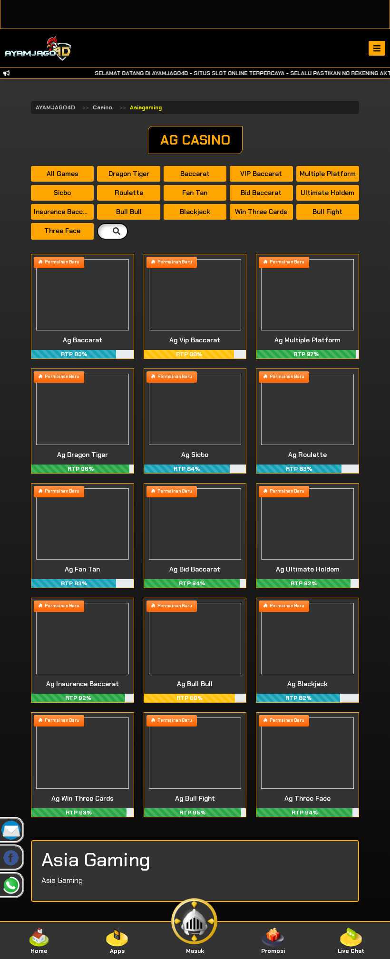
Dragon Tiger (128, 173)
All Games (62, 173)
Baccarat (195, 173)
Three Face (62, 230)
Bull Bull (129, 211)
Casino (102, 107)
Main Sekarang (82, 306)
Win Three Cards (261, 211)
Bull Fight (327, 211)
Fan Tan (194, 192)
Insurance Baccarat (64, 211)
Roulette (129, 192)
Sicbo (62, 192)
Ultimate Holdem (327, 192)
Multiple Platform (328, 173)
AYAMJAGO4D (55, 107)
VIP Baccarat (261, 173)
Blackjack (195, 211)
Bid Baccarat (261, 192)
